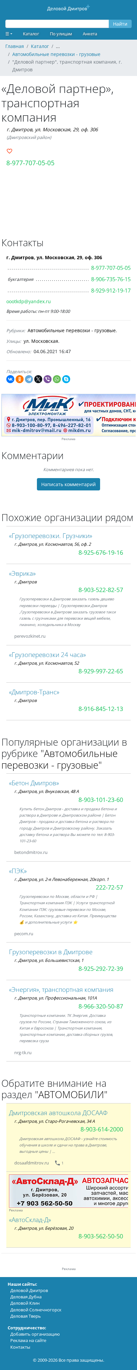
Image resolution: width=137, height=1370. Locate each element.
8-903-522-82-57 (100, 590)
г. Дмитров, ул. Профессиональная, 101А (55, 998)
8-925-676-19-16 (100, 552)
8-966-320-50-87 (100, 1006)
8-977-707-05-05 (30, 162)
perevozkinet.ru (30, 636)
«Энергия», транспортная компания (61, 989)
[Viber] (48, 379)
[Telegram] (29, 379)
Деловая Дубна (26, 1297)
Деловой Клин (25, 1303)
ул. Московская (41, 341)
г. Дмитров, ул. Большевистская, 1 (48, 960)
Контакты (20, 1347)
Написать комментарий (68, 484)
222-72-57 (109, 887)
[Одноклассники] (20, 379)
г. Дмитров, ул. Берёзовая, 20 (43, 1228)
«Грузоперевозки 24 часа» (47, 654)
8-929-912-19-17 (111, 290)
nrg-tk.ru (23, 1052)
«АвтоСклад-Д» (30, 1219)
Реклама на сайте (28, 1340)
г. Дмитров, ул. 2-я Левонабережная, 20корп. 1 (61, 879)
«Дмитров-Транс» (34, 691)
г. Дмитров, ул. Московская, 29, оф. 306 (52, 129)
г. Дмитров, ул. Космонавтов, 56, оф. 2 (52, 544)
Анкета (90, 34)
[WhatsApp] (57, 379)
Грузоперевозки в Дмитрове (50, 951)
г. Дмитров (25, 582)
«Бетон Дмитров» (34, 782)
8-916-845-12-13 (100, 709)
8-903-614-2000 (101, 1129)
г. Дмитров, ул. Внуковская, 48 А (46, 791)
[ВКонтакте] (10, 379)
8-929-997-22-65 (100, 671)
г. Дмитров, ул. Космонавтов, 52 (46, 663)
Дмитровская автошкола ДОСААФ (58, 1112)
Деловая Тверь (25, 1316)
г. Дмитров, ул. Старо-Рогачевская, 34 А (54, 1121)
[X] (38, 379)
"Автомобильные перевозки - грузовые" (59, 759)
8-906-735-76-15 (111, 279)
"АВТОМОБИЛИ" (71, 1094)
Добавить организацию (35, 1334)
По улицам (61, 34)
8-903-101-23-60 (100, 800)
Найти (120, 24)
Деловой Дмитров (29, 1290)
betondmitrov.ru (31, 852)
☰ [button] (7, 34)
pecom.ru (23, 934)
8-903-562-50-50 (100, 1236)
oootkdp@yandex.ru (28, 301)
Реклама (68, 439)
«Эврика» (22, 573)
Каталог (31, 34)
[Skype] (66, 379)
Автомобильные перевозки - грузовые (72, 330)
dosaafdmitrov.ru (31, 1163)
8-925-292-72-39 (100, 969)
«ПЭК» (18, 870)
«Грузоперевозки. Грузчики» (50, 535)
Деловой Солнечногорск (36, 1310)
